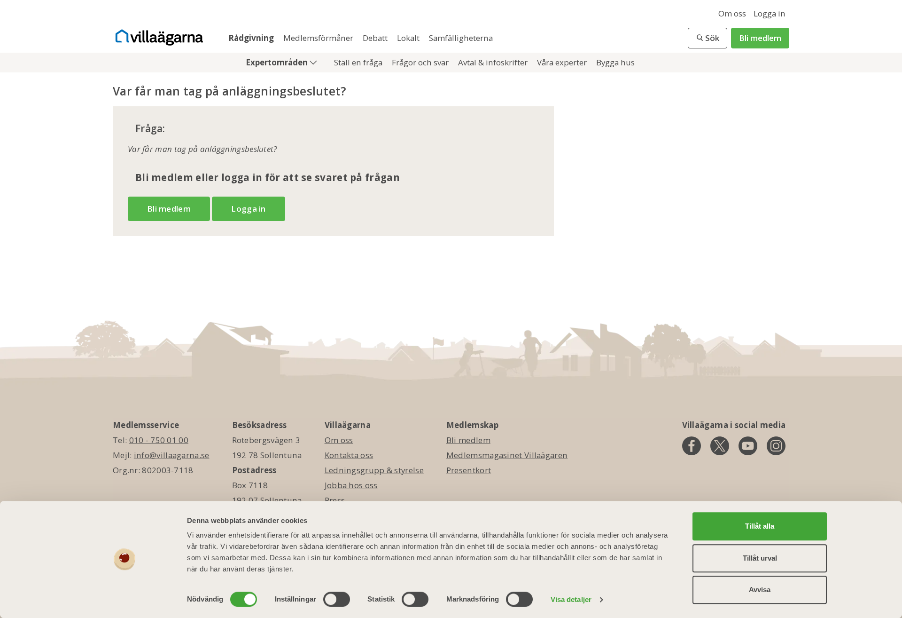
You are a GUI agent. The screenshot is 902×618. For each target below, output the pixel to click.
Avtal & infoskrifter (493, 62)
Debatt (376, 37)
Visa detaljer (571, 599)
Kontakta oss (349, 455)
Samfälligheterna (461, 37)
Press (335, 500)
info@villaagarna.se (172, 455)
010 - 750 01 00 (159, 440)
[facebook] (691, 445)
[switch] (336, 599)
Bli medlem (760, 37)
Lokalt (409, 37)
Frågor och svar (421, 62)
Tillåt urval (760, 558)
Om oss (732, 13)
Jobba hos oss (351, 485)
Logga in (769, 13)
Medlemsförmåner (319, 37)
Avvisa (759, 590)
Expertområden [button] (278, 62)
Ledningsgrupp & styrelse (374, 470)
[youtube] (748, 445)
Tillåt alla (759, 526)
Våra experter (563, 62)
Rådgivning (252, 37)
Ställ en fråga (359, 62)
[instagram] (776, 445)
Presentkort (468, 470)
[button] (707, 38)
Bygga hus (615, 62)
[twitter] (720, 445)
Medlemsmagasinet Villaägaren (507, 455)
